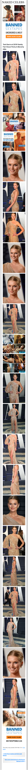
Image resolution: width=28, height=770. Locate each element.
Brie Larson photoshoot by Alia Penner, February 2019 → (15, 760)
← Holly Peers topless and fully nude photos (12, 754)
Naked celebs (13, 2)
